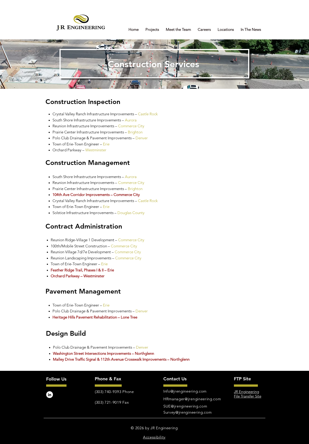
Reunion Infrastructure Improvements (83, 182)
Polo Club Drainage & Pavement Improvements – (93, 138)
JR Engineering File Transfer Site (247, 393)
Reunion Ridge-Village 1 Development (83, 240)
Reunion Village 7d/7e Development (81, 252)
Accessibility (154, 437)
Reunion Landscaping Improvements (81, 258)
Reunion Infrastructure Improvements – (84, 126)
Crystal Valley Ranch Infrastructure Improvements (93, 200)
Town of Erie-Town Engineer (76, 144)
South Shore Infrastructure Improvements (87, 120)
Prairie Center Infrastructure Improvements (88, 132)
